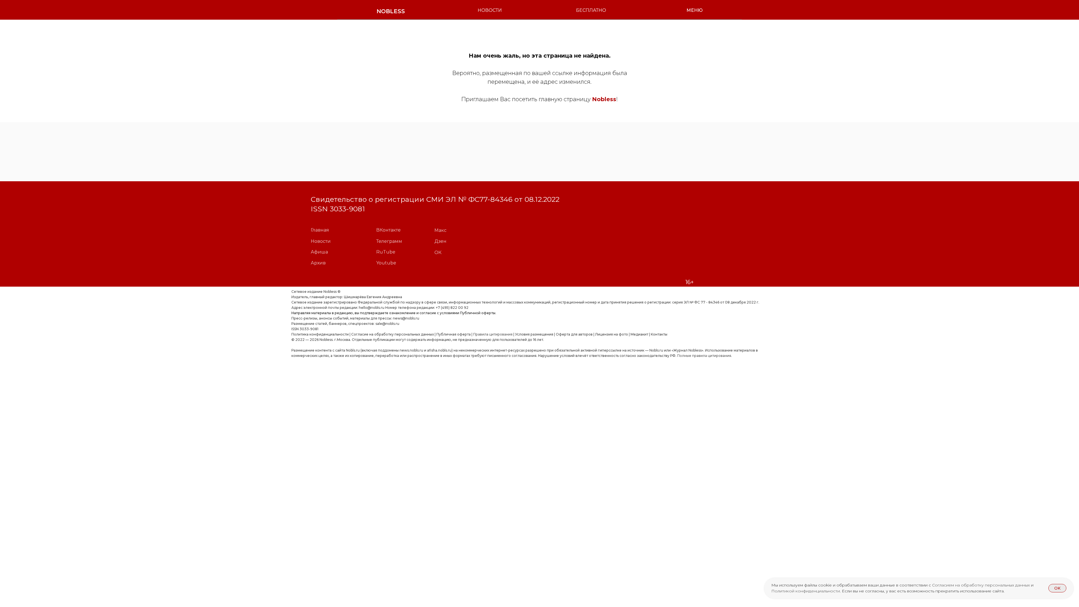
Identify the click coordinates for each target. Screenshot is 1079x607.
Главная (320, 230)
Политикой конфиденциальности (805, 591)
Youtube (386, 263)
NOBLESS (391, 11)
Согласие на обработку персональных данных (392, 334)
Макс (440, 230)
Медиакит (639, 334)
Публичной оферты (477, 313)
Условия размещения (533, 334)
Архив (318, 263)
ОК (437, 252)
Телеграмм (389, 241)
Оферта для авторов (574, 334)
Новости (321, 241)
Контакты (659, 334)
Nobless (604, 99)
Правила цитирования (493, 334)
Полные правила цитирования (704, 356)
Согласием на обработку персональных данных (981, 585)
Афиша (319, 252)
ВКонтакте (388, 230)
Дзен (440, 241)
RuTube (385, 252)
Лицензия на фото (611, 334)
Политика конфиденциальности (320, 334)
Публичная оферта (453, 334)
